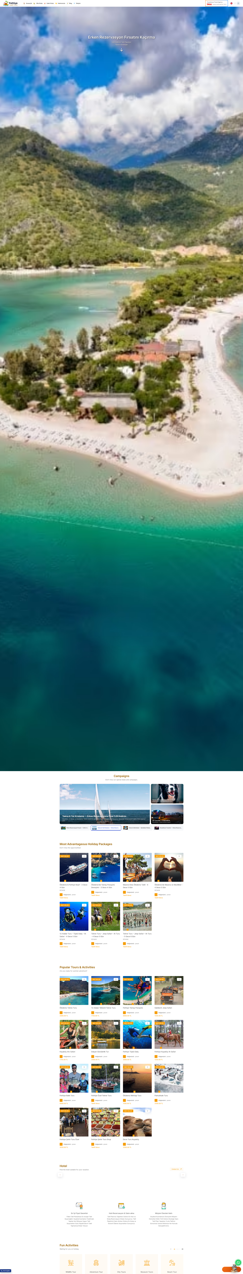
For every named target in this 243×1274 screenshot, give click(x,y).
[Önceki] (60, 1175)
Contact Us (175, 1169)
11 (82, 881)
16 (119, 1045)
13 (148, 881)
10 (81, 881)
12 (84, 881)
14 (181, 881)
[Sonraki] (183, 1175)
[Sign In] (238, 3)
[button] (209, 4)
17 (106, 1048)
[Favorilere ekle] (84, 856)
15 (117, 1045)
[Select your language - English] (231, 3)
